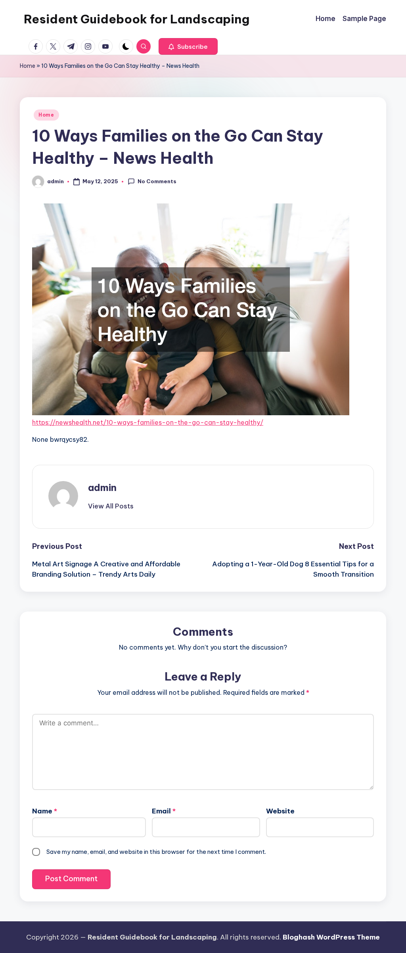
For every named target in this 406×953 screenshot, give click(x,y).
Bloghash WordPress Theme (331, 937)
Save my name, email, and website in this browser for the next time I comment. (156, 851)
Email (164, 811)
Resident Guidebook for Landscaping (136, 19)
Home (27, 65)
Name (44, 811)
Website (280, 811)
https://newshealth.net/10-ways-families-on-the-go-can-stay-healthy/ (147, 422)
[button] (188, 46)
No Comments (157, 181)
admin (102, 487)
